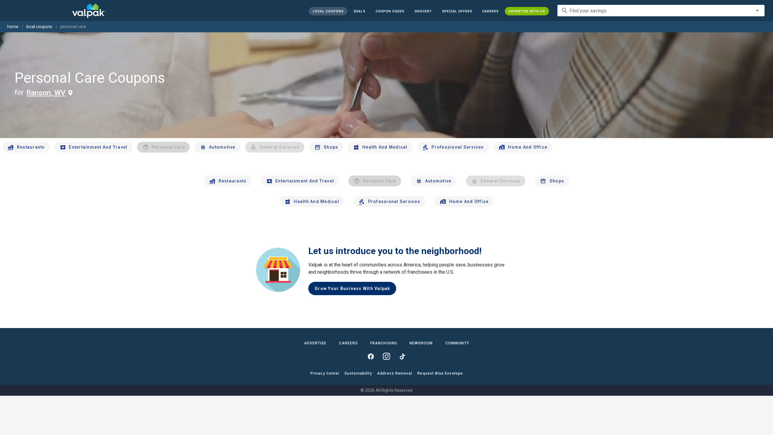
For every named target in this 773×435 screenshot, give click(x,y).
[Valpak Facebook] (370, 356)
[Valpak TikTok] (402, 356)
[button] (457, 11)
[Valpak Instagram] (386, 356)
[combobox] (661, 10)
